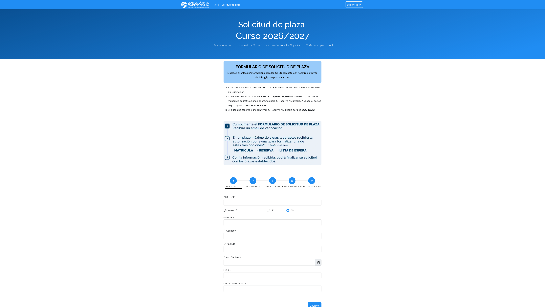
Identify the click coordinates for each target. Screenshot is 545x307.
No (292, 210)
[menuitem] (216, 4)
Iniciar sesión (354, 4)
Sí (272, 210)
